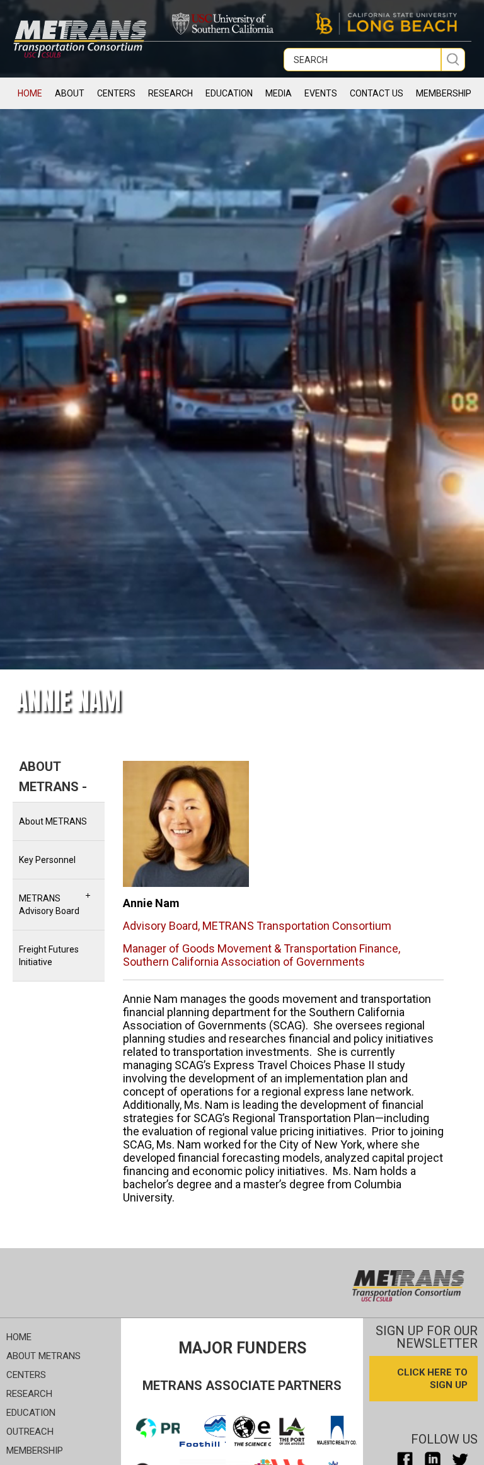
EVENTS (320, 93)
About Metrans (43, 1356)
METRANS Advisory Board (49, 904)
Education (30, 1412)
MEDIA (278, 93)
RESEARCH (170, 93)
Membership (34, 1450)
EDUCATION (229, 93)
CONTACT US (376, 93)
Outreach (30, 1431)
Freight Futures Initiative (49, 955)
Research (29, 1393)
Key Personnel (47, 860)
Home (30, 93)
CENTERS (116, 93)
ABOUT (69, 93)
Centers (26, 1375)
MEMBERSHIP (443, 93)
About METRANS (53, 821)
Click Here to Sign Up (432, 1379)
